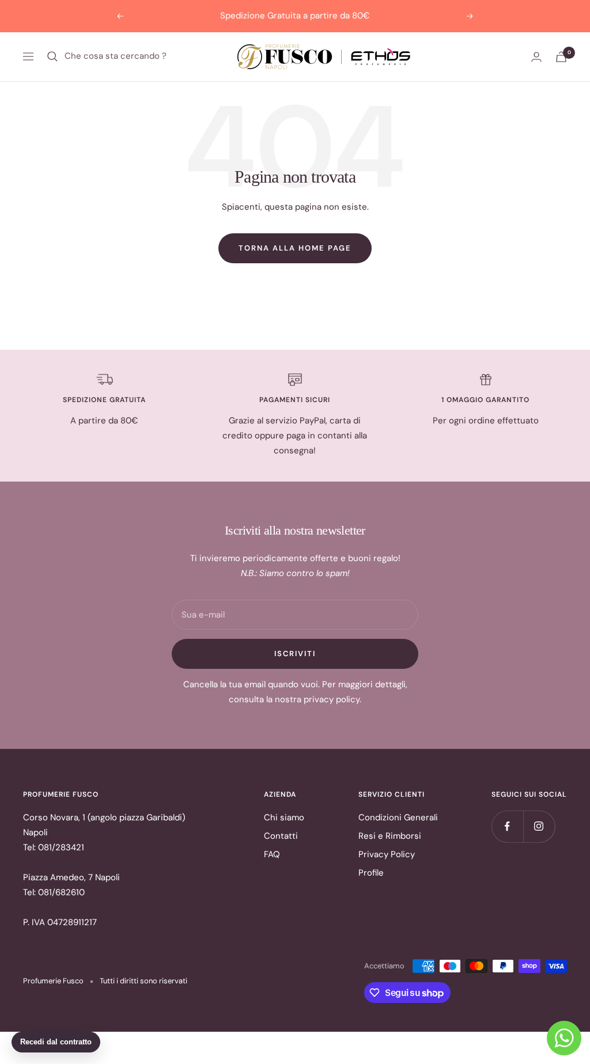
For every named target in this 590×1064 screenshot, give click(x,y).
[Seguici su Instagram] (539, 826)
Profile (371, 873)
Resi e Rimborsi (389, 836)
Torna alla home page (295, 248)
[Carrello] (561, 56)
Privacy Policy (386, 854)
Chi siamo (284, 817)
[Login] (536, 57)
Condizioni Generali (398, 817)
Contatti (281, 836)
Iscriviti (295, 653)
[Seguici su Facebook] (507, 826)
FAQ (272, 854)
